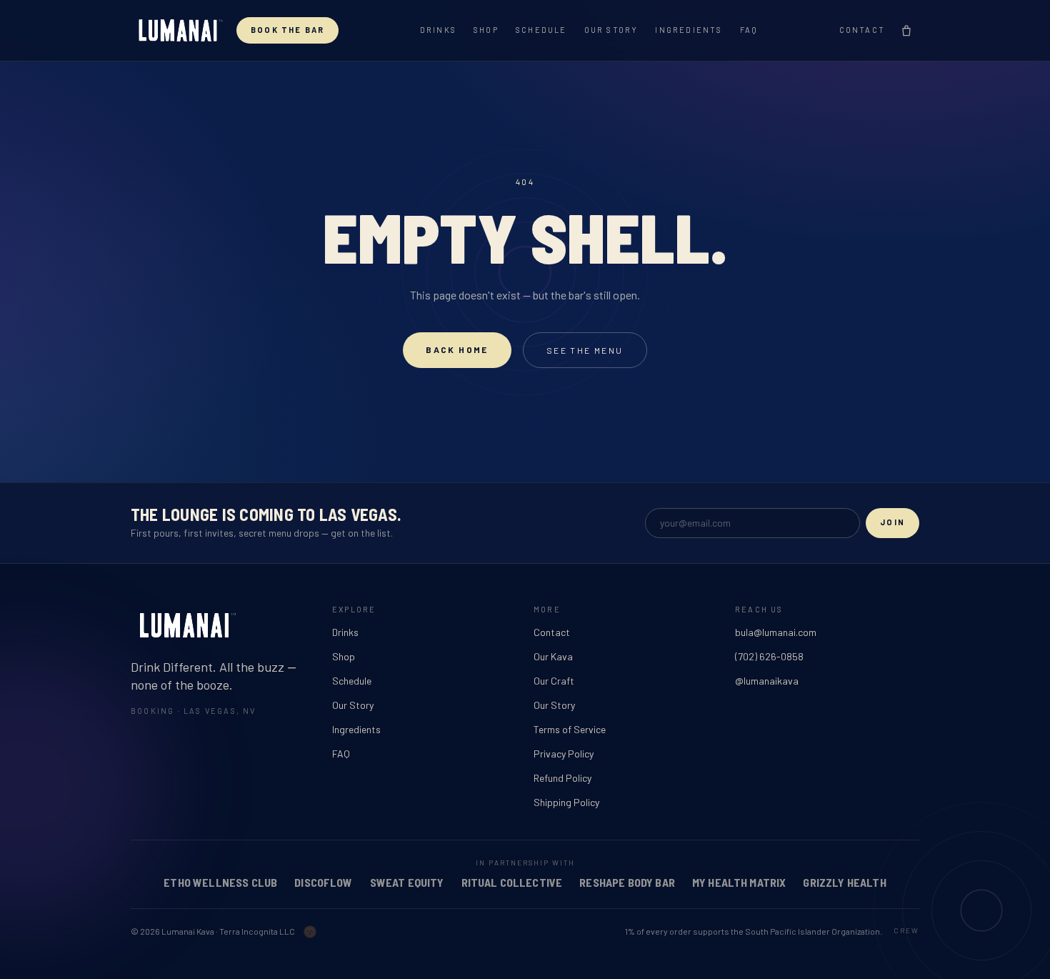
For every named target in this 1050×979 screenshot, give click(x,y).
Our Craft (554, 681)
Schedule (541, 29)
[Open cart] (906, 31)
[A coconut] (310, 931)
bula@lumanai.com (775, 632)
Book (287, 29)
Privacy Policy (564, 753)
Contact (862, 29)
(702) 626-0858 (769, 656)
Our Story (611, 29)
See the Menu (585, 350)
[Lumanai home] (178, 30)
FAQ (749, 29)
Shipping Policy (566, 802)
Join (892, 522)
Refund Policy (562, 778)
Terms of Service (570, 729)
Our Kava (553, 656)
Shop (486, 29)
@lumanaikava (767, 681)
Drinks (438, 29)
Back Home (457, 349)
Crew (906, 930)
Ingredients (688, 29)
